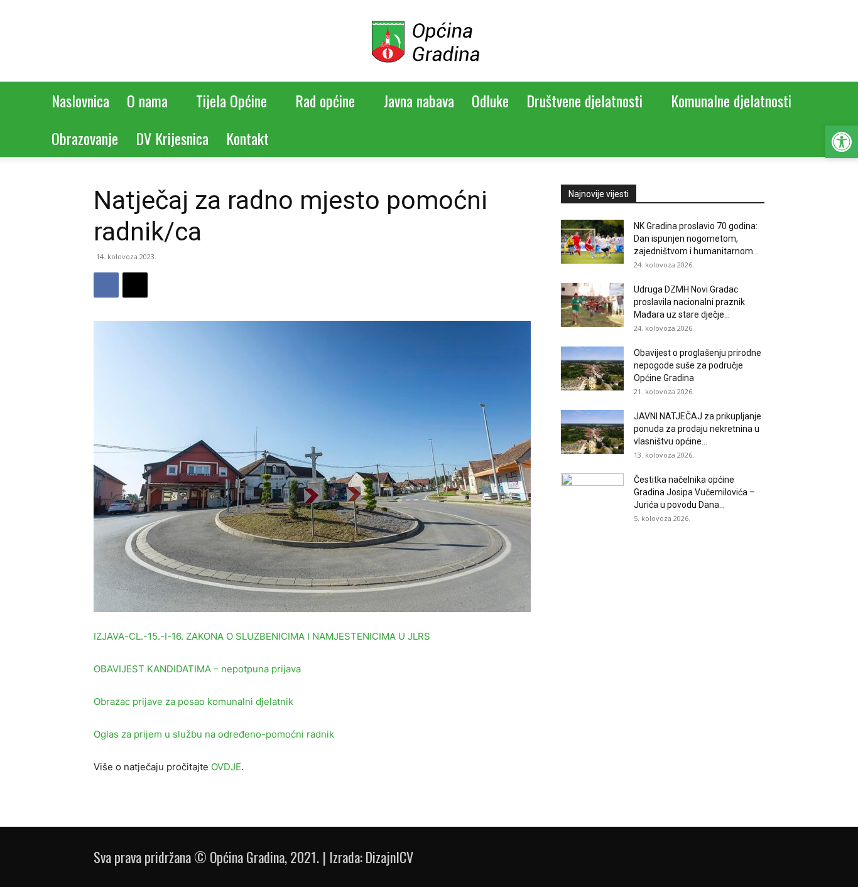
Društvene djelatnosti (584, 100)
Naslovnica (80, 100)
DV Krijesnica (172, 138)
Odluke (490, 100)
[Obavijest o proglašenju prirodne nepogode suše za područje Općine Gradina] (592, 368)
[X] (135, 285)
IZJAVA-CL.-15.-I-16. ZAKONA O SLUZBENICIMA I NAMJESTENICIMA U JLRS (262, 636)
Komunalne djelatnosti (731, 100)
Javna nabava (418, 100)
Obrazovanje (85, 138)
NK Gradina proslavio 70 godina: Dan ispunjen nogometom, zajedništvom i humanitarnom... (696, 238)
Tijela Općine (231, 100)
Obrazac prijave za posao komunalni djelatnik (193, 701)
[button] (841, 142)
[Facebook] (106, 285)
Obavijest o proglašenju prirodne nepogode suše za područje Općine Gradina (697, 365)
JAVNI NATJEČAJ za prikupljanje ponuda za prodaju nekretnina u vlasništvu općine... (697, 428)
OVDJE (226, 767)
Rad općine (325, 100)
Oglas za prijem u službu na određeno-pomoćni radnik (214, 734)
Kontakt (247, 138)
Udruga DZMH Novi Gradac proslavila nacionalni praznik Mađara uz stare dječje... (689, 302)
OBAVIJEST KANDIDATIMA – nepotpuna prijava (197, 669)
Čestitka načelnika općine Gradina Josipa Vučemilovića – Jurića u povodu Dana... (694, 492)
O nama (147, 100)
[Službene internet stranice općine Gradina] (429, 41)
